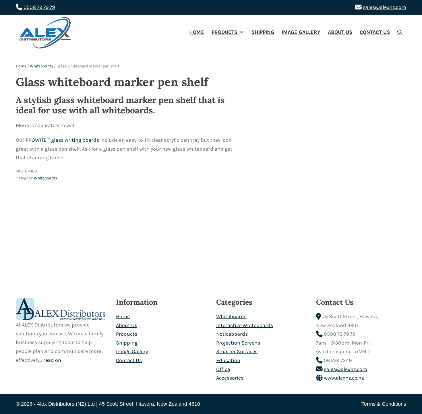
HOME (196, 32)
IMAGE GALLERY (301, 32)
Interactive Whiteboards (244, 325)
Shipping (127, 343)
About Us (126, 325)
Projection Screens (238, 343)
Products (126, 334)
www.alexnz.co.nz (344, 378)
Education (228, 360)
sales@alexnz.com (384, 7)
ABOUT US (340, 32)
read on (52, 360)
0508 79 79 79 (39, 7)
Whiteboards (41, 66)
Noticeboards (232, 334)
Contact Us (129, 360)
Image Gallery (132, 351)
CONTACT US (375, 32)
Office (223, 369)
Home (21, 66)
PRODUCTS (225, 32)
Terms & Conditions (383, 404)
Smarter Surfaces (237, 351)
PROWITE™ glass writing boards (62, 140)
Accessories (229, 378)
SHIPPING (262, 32)
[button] (400, 32)
